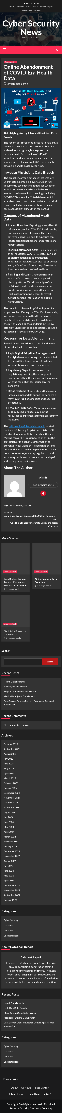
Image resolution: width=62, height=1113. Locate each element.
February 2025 (11, 783)
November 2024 (12, 797)
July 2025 (8, 758)
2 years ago (13, 83)
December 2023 (12, 851)
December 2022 (12, 885)
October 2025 (11, 744)
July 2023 (8, 865)
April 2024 (9, 831)
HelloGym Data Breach (15, 686)
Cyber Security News (31, 27)
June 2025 (9, 763)
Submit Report (46, 6)
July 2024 (8, 817)
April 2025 (9, 773)
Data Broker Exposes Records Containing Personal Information (15, 582)
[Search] (57, 50)
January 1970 (10, 900)
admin (24, 83)
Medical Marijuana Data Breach (19, 696)
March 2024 (10, 836)
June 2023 (9, 870)
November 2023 (12, 856)
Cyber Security (15, 505)
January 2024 (10, 846)
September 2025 (12, 749)
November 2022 (12, 890)
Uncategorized (10, 62)
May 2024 (9, 826)
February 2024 (11, 841)
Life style (8, 930)
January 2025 (10, 788)
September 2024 (12, 807)
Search (5, 651)
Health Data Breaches (14, 681)
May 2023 (9, 875)
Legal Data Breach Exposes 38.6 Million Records (29, 514)
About (12, 6)
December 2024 (12, 792)
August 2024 (10, 812)
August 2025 (10, 753)
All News (20, 6)
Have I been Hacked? (31, 10)
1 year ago (10, 589)
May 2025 (9, 768)
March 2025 (10, 778)
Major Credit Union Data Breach (20, 691)
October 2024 (11, 802)
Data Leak (27, 505)
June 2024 (9, 822)
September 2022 (12, 895)
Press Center (32, 6)
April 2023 (9, 880)
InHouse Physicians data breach (27, 426)
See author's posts (43, 484)
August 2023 (10, 861)
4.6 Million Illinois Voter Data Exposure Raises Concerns (34, 522)
